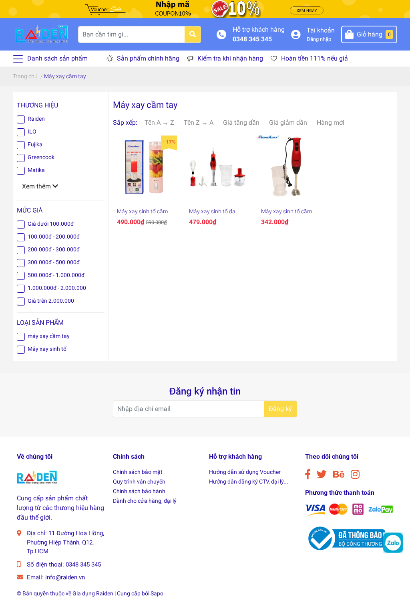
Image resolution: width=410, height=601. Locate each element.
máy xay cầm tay (49, 336)
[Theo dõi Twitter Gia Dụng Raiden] (322, 474)
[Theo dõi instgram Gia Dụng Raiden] (355, 474)
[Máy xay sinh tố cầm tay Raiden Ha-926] (145, 168)
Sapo (157, 593)
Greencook (41, 157)
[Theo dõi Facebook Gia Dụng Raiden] (307, 474)
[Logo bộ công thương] (345, 538)
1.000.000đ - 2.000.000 (57, 288)
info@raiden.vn (65, 577)
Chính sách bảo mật (138, 472)
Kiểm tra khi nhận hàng (230, 58)
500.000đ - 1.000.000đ (56, 275)
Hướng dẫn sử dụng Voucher (245, 472)
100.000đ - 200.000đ (54, 236)
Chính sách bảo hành (139, 491)
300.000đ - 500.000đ (54, 262)
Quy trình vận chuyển (139, 481)
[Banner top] (205, 8)
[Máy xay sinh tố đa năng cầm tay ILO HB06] (217, 168)
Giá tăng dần (241, 122)
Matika (36, 170)
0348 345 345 (252, 39)
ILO (32, 131)
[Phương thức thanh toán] (349, 509)
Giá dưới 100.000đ (51, 224)
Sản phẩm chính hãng (148, 58)
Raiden (36, 118)
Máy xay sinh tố (47, 349)
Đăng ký (280, 409)
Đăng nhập (319, 39)
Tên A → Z (159, 122)
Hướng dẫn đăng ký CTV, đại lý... (248, 481)
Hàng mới (330, 122)
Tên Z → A (198, 122)
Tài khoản (321, 30)
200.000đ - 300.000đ (54, 249)
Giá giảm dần (288, 122)
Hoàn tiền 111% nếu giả (314, 58)
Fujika (35, 144)
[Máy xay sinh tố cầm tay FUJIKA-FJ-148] (289, 168)
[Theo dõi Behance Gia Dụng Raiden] (338, 474)
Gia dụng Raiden (92, 593)
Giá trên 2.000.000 (51, 300)
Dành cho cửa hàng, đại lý (145, 501)
